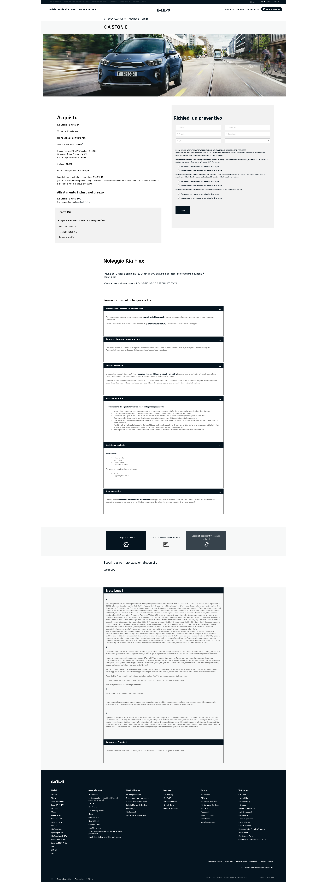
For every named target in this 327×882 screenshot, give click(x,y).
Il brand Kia (243, 798)
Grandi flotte (169, 805)
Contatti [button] (136, 2)
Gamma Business (171, 808)
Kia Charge (130, 808)
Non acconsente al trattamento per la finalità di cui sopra (201, 170)
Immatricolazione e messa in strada (123, 339)
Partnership (243, 815)
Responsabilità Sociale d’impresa (251, 829)
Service (240, 9)
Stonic (53, 798)
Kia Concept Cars (245, 836)
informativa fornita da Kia (185, 155)
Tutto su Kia (252, 9)
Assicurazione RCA (114, 398)
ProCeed (54, 808)
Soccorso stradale (114, 365)
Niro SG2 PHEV (57, 822)
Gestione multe (113, 491)
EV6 (52, 846)
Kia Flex (92, 804)
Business (229, 9)
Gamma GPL (94, 817)
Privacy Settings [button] (55, 2)
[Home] (52, 879)
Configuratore (273, 9)
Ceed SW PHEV (57, 805)
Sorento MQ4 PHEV (59, 843)
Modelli (52, 9)
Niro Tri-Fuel (94, 821)
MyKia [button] (144, 2)
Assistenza (205, 819)
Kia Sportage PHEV (59, 836)
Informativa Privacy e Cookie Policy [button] (76, 2)
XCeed (53, 812)
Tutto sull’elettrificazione (136, 801)
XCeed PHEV (56, 815)
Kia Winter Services (209, 801)
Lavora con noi (244, 826)
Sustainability (244, 801)
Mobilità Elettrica (87, 9)
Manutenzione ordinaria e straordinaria (124, 308)
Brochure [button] (113, 2)
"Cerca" (262, 2)
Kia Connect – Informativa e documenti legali (257, 867)
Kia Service (205, 794)
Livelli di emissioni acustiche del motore (105, 837)
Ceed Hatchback (58, 801)
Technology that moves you (137, 798)
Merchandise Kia (208, 822)
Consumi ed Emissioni (116, 742)
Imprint (270, 861)
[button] (253, 2)
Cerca (252, 2)
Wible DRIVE (243, 832)
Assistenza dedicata (115, 445)
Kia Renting (168, 794)
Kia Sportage (56, 829)
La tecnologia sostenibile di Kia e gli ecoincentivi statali (103, 799)
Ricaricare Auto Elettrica (136, 815)
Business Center (170, 801)
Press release (244, 822)
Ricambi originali (207, 815)
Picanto (54, 794)
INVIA (183, 210)
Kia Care (204, 808)
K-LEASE (167, 798)
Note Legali (253, 861)
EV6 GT (54, 850)
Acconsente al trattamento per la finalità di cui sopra (199, 166)
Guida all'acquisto (67, 9)
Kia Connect (131, 812)
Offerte (204, 798)
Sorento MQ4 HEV (58, 839)
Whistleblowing (241, 861)
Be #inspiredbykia (133, 794)
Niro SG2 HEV (56, 819)
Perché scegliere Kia (246, 808)
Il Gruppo (242, 805)
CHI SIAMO (242, 794)
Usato (91, 814)
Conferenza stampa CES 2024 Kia (252, 839)
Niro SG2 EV (56, 826)
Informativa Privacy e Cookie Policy (220, 861)
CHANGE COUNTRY (273, 2)
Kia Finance (93, 807)
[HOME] (104, 19)
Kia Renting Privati (96, 810)
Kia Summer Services (210, 805)
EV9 (52, 853)
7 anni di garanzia (245, 819)
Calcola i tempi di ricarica (136, 805)
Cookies (263, 861)
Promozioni (93, 794)
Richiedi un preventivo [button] (99, 2)
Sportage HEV (57, 832)
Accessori (205, 812)
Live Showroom (95, 828)
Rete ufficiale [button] (125, 2)
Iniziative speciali (245, 812)
